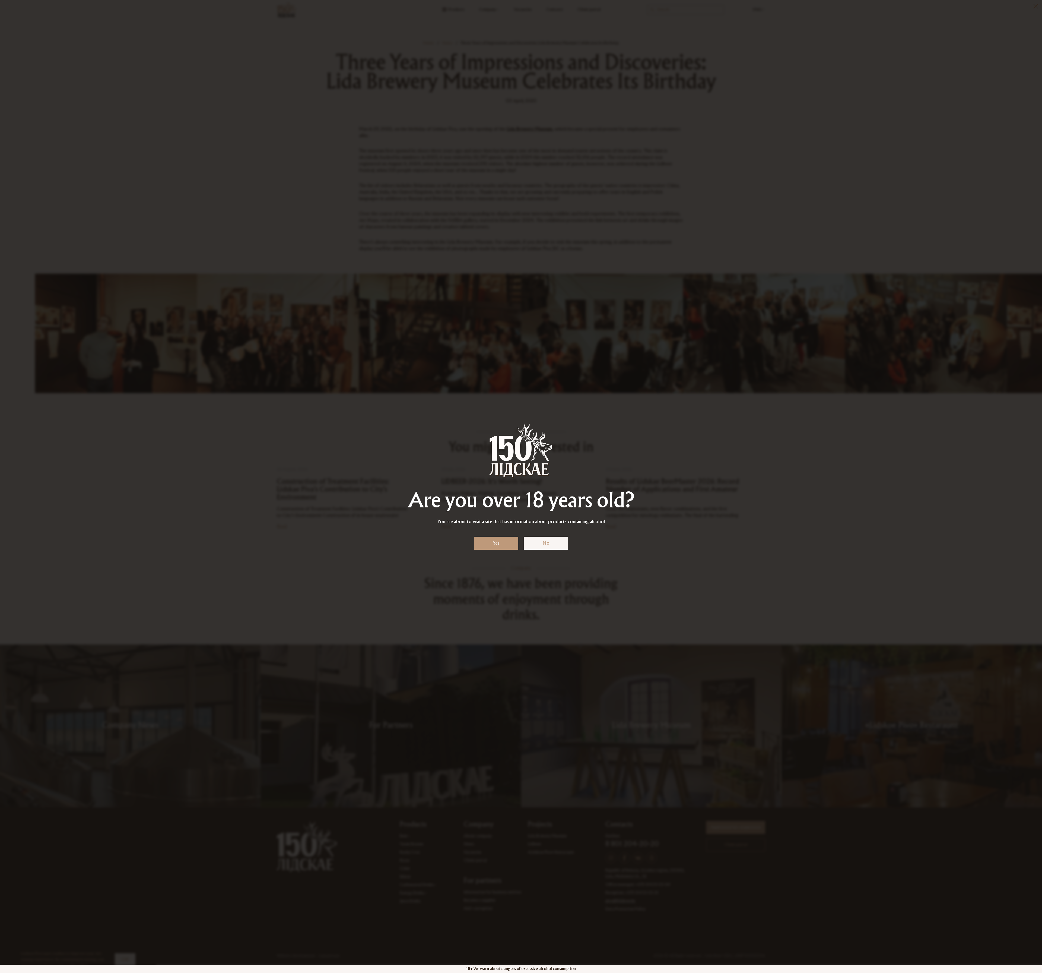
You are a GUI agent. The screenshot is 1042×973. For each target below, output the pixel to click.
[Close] (1036, 6)
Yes (496, 543)
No (545, 543)
